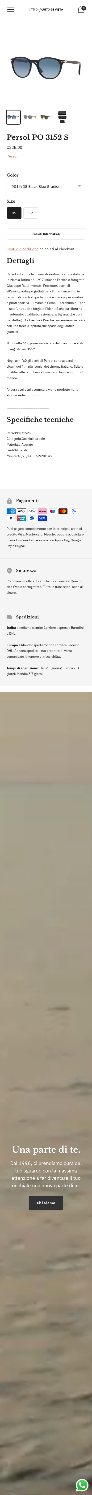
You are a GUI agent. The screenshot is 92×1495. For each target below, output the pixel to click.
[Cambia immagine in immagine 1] (13, 117)
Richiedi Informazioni (46, 234)
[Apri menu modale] (10, 9)
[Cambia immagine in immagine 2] (29, 117)
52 (30, 213)
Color (12, 175)
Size (11, 201)
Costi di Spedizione (23, 249)
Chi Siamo (46, 1202)
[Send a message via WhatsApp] (82, 1485)
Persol (12, 156)
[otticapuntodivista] (46, 9)
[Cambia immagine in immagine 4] (62, 117)
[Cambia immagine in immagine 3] (46, 117)
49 (14, 213)
